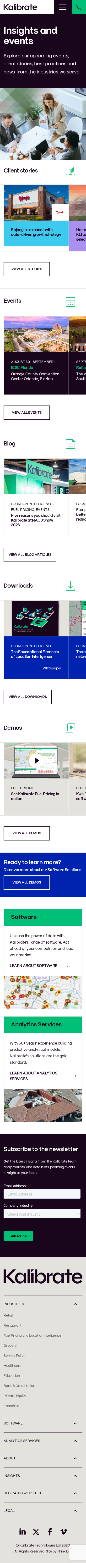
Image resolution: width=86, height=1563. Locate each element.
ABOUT (10, 1458)
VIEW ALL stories (26, 269)
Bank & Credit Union (19, 1386)
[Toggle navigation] (63, 7)
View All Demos (26, 882)
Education (12, 1376)
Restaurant (13, 1325)
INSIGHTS (12, 1476)
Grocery (10, 1345)
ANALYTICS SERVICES (22, 1441)
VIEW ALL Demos (26, 833)
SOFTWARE (13, 1423)
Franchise (11, 1406)
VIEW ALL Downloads (28, 697)
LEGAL (9, 1511)
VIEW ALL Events (27, 412)
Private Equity (15, 1396)
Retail (8, 1315)
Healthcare (12, 1366)
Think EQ (64, 1551)
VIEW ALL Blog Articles (30, 554)
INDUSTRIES (14, 1304)
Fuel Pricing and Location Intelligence (32, 1335)
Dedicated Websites (22, 1493)
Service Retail (14, 1355)
